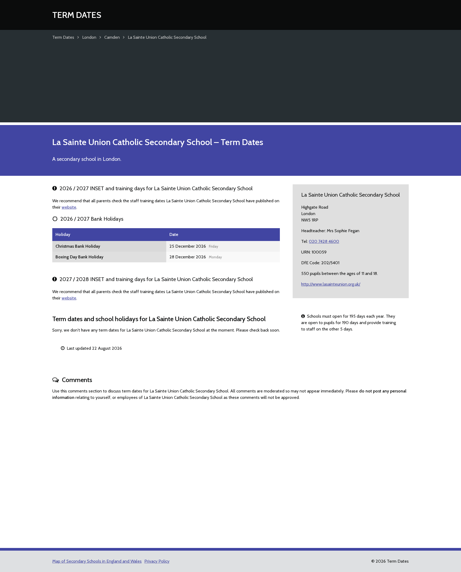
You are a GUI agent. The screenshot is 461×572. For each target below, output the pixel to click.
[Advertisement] (230, 85)
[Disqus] (230, 472)
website (69, 207)
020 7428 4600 (324, 241)
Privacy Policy (156, 561)
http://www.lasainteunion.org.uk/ (330, 284)
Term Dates (76, 15)
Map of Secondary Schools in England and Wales (97, 561)
